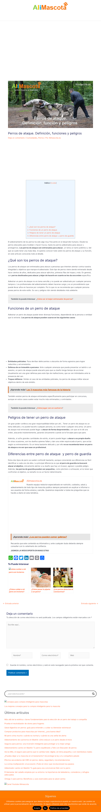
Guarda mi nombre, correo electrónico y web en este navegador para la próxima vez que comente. (52, 665)
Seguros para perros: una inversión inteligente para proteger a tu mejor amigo (37, 744)
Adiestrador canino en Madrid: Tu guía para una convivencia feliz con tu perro (37, 768)
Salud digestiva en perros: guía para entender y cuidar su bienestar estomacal (37, 728)
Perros (41, 138)
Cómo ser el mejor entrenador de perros (54, 299)
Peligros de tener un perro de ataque (43, 233)
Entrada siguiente (89, 604)
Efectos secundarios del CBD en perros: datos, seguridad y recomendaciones (37, 760)
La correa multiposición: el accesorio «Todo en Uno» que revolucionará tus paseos (39, 764)
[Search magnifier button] (93, 694)
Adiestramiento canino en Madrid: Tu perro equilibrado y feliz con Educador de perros (40, 748)
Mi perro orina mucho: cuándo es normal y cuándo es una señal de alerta (35, 736)
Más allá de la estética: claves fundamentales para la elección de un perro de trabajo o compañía (45, 719)
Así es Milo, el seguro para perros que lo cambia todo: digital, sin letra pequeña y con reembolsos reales (48, 752)
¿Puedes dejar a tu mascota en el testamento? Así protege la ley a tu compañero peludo (41, 756)
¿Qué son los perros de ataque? (41, 227)
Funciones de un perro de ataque (42, 230)
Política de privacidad (59, 808)
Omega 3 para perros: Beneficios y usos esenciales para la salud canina (34, 779)
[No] (97, 805)
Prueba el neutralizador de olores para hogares (24, 723)
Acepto (37, 808)
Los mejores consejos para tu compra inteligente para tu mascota (32, 706)
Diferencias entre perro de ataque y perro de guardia (50, 236)
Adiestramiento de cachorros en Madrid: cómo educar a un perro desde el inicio (38, 740)
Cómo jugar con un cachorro (49, 408)
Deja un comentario (16, 138)
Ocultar (53, 183)
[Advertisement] (50, 56)
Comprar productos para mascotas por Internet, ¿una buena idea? (32, 732)
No (45, 808)
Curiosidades (31, 138)
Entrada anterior (11, 604)
